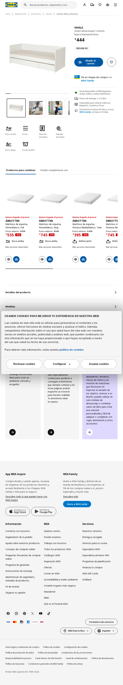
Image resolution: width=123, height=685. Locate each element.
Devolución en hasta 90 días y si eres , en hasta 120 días (96, 111)
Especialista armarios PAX (95, 555)
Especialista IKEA (91, 549)
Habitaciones (20, 14)
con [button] (96, 79)
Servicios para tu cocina (94, 543)
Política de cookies (51, 647)
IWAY (46, 597)
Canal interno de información (48, 658)
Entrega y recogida (92, 537)
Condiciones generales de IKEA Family (45, 663)
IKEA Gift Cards (90, 573)
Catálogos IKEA (52, 555)
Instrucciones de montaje (18, 570)
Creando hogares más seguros (60, 585)
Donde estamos (52, 537)
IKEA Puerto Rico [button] (76, 630)
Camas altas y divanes (67, 14)
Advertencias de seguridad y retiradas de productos (20, 578)
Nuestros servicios (92, 531)
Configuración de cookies (76, 647)
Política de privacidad (48, 652)
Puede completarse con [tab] (54, 170)
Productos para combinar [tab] (20, 170)
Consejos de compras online (20, 549)
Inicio (7, 14)
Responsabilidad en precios (18, 658)
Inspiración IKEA (52, 561)
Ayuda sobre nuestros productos (22, 543)
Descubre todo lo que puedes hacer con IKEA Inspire (26, 498)
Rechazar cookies (24, 364)
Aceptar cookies (99, 364)
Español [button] (106, 630)
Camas (49, 14)
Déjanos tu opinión (15, 592)
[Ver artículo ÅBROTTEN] (20, 198)
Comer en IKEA (52, 573)
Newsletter (50, 591)
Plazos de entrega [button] (87, 98)
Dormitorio (36, 14)
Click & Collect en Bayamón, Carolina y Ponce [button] (94, 104)
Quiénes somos (52, 531)
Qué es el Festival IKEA (56, 603)
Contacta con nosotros (17, 531)
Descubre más (70, 496)
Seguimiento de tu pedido (18, 537)
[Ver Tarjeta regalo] (22, 622)
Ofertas (48, 567)
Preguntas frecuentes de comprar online (23, 557)
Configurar (59, 364)
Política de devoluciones (102, 658)
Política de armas (75, 663)
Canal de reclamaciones (77, 658)
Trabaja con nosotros (55, 543)
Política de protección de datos (19, 652)
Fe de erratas (12, 586)
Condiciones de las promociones (77, 652)
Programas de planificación (96, 561)
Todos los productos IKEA (57, 549)
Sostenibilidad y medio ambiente (61, 579)
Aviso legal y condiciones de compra (22, 647)
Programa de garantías (17, 564)
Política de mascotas (15, 663)
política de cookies (71, 350)
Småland (86, 579)
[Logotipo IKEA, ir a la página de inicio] (11, 4)
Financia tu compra (92, 567)
